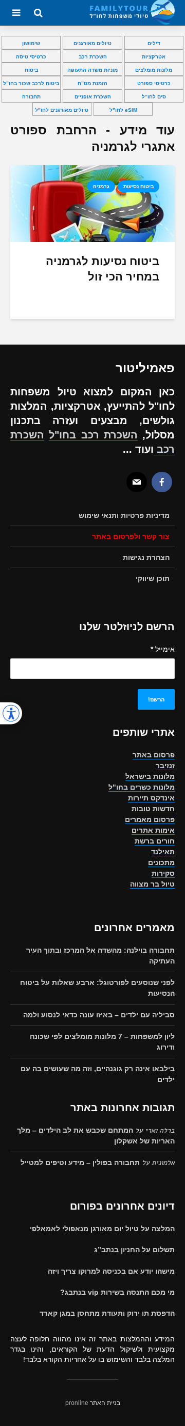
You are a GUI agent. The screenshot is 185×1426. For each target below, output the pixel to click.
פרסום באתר (154, 755)
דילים (153, 43)
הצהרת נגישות (146, 557)
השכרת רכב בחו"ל (93, 434)
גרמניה (101, 186)
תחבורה (31, 96)
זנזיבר (165, 765)
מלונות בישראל (150, 776)
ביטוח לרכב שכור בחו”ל (31, 83)
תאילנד (163, 852)
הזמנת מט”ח (92, 83)
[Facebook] (162, 482)
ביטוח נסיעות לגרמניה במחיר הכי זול (102, 269)
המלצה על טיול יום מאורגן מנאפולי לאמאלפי (102, 1228)
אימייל (163, 649)
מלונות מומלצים (153, 70)
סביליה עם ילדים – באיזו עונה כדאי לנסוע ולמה (99, 1015)
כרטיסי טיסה (31, 56)
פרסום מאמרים (150, 819)
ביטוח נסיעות (138, 186)
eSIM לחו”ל (123, 110)
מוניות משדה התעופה (92, 70)
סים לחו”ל (154, 96)
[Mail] (136, 482)
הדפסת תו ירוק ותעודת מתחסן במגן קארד (107, 1313)
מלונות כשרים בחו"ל (141, 787)
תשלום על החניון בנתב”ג (134, 1250)
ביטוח (31, 70)
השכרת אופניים (93, 96)
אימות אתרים (153, 830)
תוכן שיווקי (153, 578)
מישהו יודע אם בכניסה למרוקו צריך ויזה (111, 1271)
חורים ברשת (155, 841)
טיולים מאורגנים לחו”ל (61, 110)
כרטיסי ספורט (154, 83)
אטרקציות (153, 56)
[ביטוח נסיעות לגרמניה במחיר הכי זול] (92, 202)
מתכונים (161, 862)
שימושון (31, 43)
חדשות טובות (153, 809)
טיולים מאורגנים (92, 43)
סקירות (163, 873)
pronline (76, 1403)
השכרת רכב (93, 56)
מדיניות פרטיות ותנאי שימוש (124, 515)
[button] (11, 713)
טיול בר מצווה (152, 884)
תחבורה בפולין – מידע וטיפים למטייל (80, 1162)
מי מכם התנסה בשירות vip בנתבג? (117, 1292)
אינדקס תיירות (151, 798)
